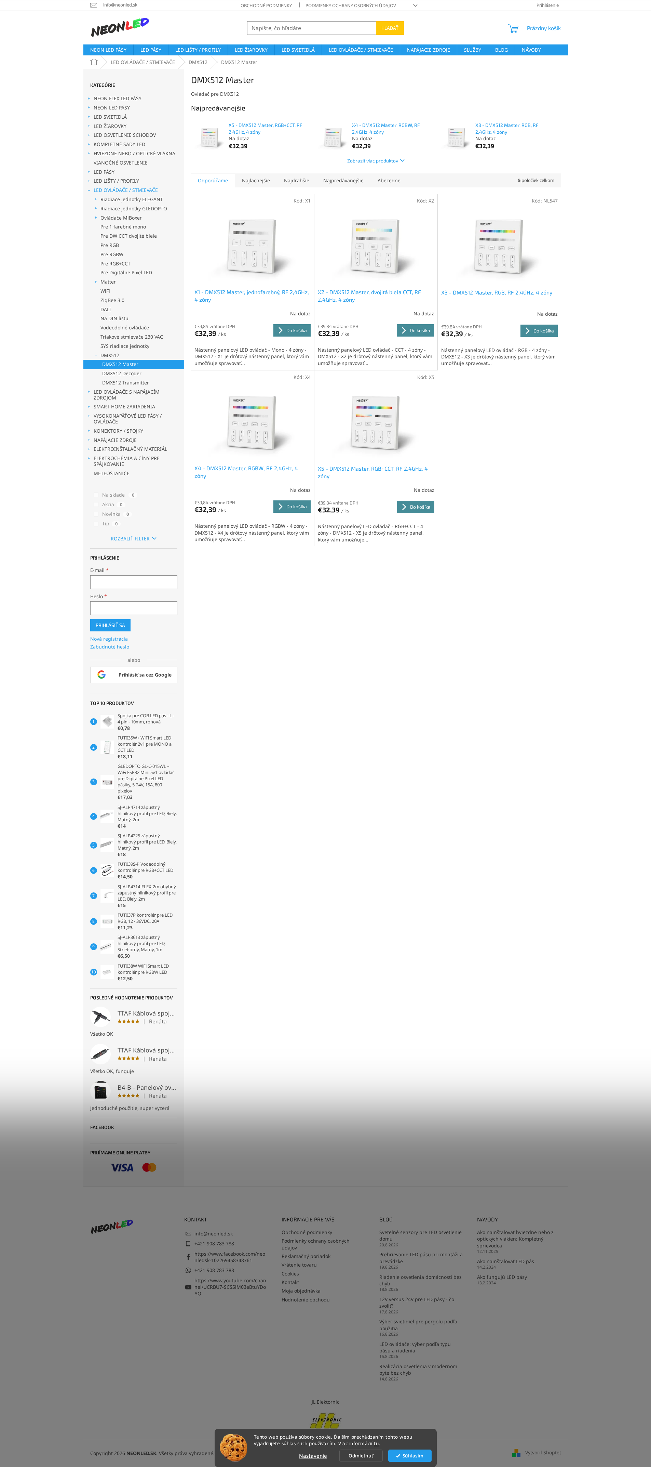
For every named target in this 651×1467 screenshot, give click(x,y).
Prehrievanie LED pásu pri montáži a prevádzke (421, 1257)
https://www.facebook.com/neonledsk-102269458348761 (229, 1256)
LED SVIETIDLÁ (110, 117)
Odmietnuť (361, 1456)
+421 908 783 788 (214, 1243)
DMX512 (109, 355)
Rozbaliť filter (130, 538)
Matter (108, 281)
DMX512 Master (120, 364)
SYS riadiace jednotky (124, 346)
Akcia (112, 504)
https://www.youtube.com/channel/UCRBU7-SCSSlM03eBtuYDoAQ (230, 1287)
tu (376, 1443)
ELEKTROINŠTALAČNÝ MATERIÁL (130, 449)
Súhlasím (413, 1456)
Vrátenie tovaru (299, 1264)
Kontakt (290, 1282)
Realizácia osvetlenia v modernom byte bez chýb (418, 1369)
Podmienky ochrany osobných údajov (351, 5)
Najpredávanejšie (343, 180)
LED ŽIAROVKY (110, 126)
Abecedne (389, 180)
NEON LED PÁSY (112, 107)
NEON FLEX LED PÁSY (117, 98)
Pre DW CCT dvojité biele (128, 236)
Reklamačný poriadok (306, 1256)
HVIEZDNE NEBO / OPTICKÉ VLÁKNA (134, 153)
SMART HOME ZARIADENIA (124, 406)
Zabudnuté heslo (109, 646)
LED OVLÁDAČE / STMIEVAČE (126, 190)
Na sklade (118, 495)
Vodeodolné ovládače (124, 327)
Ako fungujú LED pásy (502, 1277)
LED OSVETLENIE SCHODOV (125, 135)
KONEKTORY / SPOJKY (118, 431)
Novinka (115, 514)
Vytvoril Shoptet (543, 1452)
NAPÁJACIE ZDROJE (115, 440)
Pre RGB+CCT (115, 263)
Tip (110, 523)
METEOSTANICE (112, 473)
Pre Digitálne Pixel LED (126, 272)
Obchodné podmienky (266, 5)
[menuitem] (108, 49)
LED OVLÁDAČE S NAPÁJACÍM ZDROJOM (127, 395)
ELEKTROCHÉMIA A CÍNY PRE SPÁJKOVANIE (127, 461)
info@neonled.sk (213, 1233)
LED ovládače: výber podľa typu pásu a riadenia (415, 1347)
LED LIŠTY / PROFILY (116, 181)
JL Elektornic (325, 1402)
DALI (105, 309)
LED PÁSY (104, 172)
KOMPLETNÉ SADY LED (119, 144)
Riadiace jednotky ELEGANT (131, 199)
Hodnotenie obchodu (306, 1299)
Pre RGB (109, 245)
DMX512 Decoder (121, 373)
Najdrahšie (296, 180)
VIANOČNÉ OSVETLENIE (121, 162)
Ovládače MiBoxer (121, 217)
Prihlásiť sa (110, 625)
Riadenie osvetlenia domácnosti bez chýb (420, 1280)
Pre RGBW (111, 254)
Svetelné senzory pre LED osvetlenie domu (420, 1235)
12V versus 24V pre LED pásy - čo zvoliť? (416, 1302)
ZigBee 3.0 (112, 300)
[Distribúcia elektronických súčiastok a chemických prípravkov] (326, 1420)
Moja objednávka (301, 1290)
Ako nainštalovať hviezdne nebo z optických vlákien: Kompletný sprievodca (515, 1239)
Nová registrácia (109, 639)
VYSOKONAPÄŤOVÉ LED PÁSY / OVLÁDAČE (128, 418)
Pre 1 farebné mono (123, 226)
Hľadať (389, 28)
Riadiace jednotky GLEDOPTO (133, 208)
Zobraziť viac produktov (372, 160)
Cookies (290, 1273)
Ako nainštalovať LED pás (505, 1261)
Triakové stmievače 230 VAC (131, 336)
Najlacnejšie (256, 180)
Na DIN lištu (114, 318)
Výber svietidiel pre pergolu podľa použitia (418, 1324)
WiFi (105, 291)
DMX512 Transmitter (125, 382)
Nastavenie (313, 1455)
